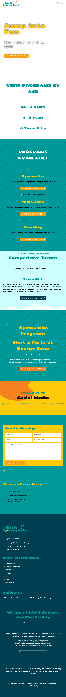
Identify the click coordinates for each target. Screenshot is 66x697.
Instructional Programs (14, 563)
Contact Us (10, 583)
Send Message (15, 463)
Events (8, 576)
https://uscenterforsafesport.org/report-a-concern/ (33, 645)
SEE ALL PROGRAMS (16, 56)
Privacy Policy (33, 686)
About (8, 579)
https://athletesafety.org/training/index (33, 641)
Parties (8, 573)
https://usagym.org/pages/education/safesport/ (33, 643)
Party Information (32, 369)
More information (32, 188)
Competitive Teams (13, 566)
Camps (8, 570)
